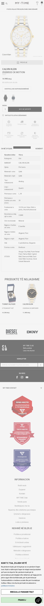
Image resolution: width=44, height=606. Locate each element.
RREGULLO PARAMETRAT (22, 592)
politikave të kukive (8, 586)
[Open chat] (38, 600)
